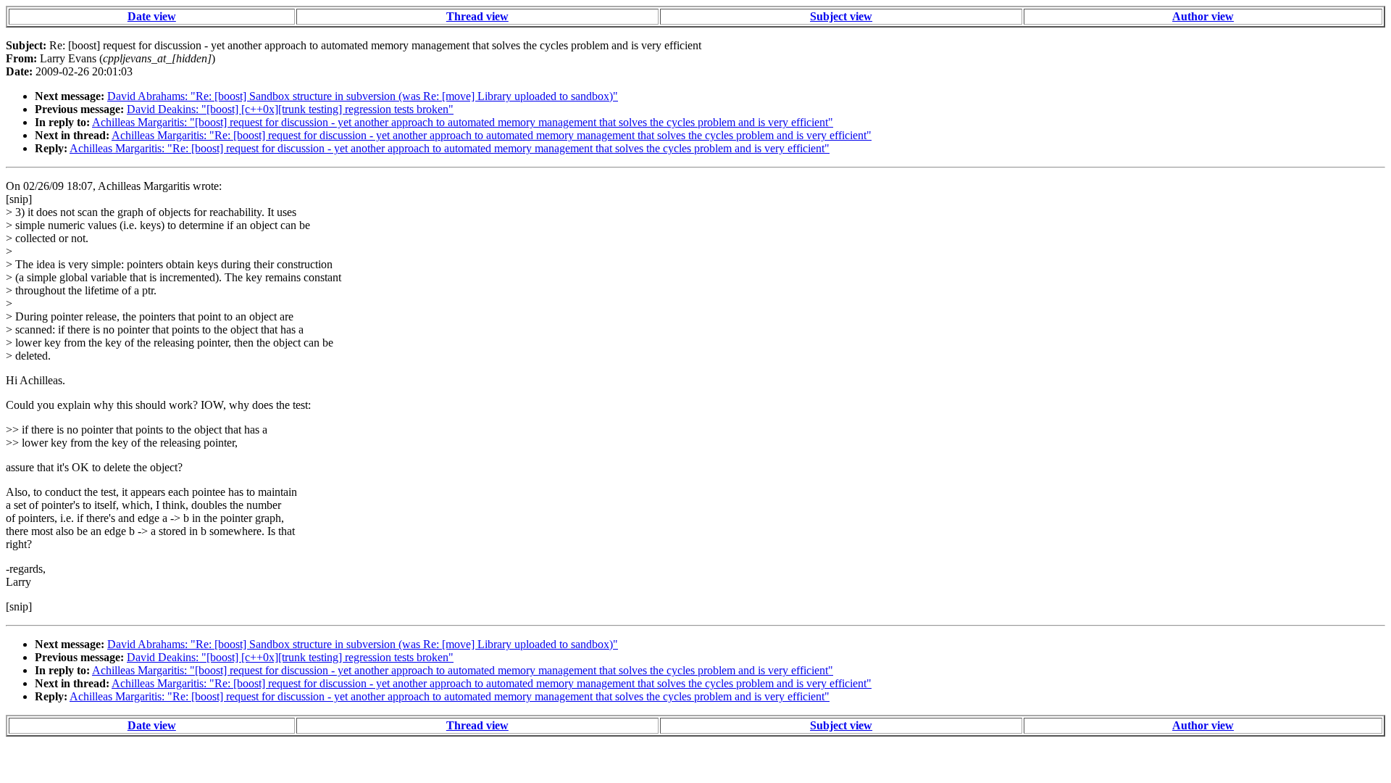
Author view (1203, 16)
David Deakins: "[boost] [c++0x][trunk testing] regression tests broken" (290, 109)
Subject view (841, 16)
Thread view (477, 16)
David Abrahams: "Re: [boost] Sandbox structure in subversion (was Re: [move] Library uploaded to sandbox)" (362, 96)
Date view (152, 16)
